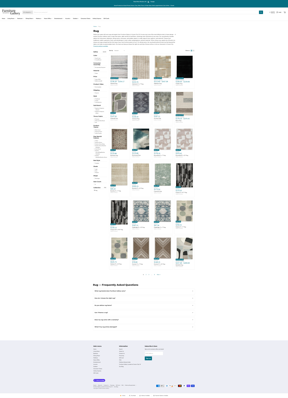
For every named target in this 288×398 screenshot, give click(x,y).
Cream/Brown (98, 60)
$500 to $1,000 (98, 81)
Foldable (97, 163)
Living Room (11, 18)
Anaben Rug (179, 83)
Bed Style (96, 160)
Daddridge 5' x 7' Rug (160, 227)
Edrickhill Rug (179, 265)
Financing (121, 355)
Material (96, 70)
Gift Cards (106, 18)
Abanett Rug (113, 83)
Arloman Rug (135, 119)
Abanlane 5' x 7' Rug (137, 84)
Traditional (97, 99)
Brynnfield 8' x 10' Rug (182, 155)
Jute (96, 122)
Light (96, 169)
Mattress (38, 18)
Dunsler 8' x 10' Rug (159, 264)
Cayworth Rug (158, 191)
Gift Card (121, 358)
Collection (96, 187)
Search (121, 349)
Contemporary (98, 102)
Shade (95, 166)
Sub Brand (97, 105)
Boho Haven (97, 130)
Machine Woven (98, 142)
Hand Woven (98, 149)
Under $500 (97, 79)
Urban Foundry (98, 133)
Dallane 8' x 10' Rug (115, 264)
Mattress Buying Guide (124, 362)
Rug (96, 190)
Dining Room (29, 18)
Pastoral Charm (98, 131)
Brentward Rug (136, 155)
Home (3, 18)
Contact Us (122, 353)
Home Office (47, 18)
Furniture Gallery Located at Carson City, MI (130, 364)
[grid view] (191, 51)
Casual (96, 100)
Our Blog (121, 366)
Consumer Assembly (97, 63)
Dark (96, 171)
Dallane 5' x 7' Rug (181, 227)
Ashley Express (97, 18)
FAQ (120, 360)
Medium (97, 172)
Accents (67, 18)
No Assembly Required (100, 67)
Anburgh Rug (114, 118)
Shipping (96, 90)
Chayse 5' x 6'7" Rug (181, 192)
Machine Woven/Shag (100, 144)
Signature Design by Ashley (99, 112)
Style (95, 96)
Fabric (96, 73)
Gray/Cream (97, 58)
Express (97, 93)
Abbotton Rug (158, 83)
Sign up (148, 358)
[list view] (194, 51)
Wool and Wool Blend (100, 120)
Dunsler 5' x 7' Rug (137, 264)
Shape (95, 176)
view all (104, 51)
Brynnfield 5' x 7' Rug (160, 155)
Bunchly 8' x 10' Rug (137, 188)
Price (95, 76)
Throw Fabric (98, 116)
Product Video (98, 84)
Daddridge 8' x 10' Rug (138, 227)
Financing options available (100, 46)
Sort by (111, 50)
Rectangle (97, 178)
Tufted (96, 140)
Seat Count (97, 181)
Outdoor (75, 18)
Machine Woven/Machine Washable (100, 146)
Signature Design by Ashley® (99, 109)
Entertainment (58, 18)
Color (95, 55)
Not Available (98, 87)
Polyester (97, 119)
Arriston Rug (157, 118)
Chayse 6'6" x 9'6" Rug (116, 229)
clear (105, 187)
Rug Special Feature (97, 137)
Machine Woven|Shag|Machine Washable (100, 152)
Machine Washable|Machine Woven (101, 156)
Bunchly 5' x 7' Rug (115, 191)
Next (158, 274)
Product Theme (96, 126)
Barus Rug (178, 120)
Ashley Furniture (114, 85)
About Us (121, 351)
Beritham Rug (114, 155)
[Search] (261, 12)
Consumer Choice (85, 18)
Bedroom (20, 18)
